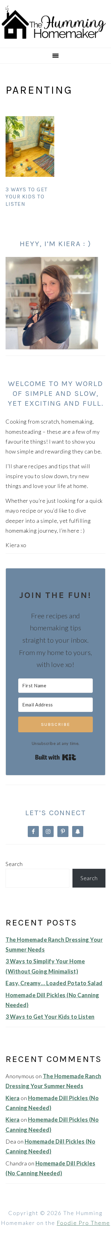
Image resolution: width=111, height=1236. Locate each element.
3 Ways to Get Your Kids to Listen (27, 196)
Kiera (13, 1098)
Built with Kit (55, 757)
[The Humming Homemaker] (55, 40)
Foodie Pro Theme (83, 1222)
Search (14, 863)
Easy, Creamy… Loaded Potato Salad (54, 983)
